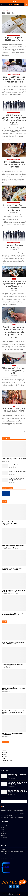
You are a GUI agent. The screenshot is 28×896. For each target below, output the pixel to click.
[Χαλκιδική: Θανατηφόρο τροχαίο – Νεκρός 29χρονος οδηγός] (14, 723)
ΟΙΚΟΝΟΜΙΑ (10, 35)
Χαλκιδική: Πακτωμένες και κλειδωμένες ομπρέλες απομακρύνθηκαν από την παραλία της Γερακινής (13, 688)
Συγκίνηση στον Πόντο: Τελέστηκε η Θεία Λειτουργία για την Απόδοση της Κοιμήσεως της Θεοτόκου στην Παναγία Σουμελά (17, 775)
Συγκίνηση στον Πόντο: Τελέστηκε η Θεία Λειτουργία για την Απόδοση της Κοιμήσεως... (14, 459)
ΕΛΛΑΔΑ (14, 365)
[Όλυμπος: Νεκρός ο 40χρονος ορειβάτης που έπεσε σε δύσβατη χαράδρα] (14, 632)
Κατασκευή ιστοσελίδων (21, 893)
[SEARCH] (24, 432)
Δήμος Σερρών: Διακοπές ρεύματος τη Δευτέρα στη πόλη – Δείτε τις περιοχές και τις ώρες (17, 791)
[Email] (17, 886)
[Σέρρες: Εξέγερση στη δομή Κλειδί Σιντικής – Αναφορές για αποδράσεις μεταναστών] (14, 603)
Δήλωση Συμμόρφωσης (5, 853)
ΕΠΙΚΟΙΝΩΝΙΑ (18, 894)
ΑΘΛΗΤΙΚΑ (4, 747)
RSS (3, 806)
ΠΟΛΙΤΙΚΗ (4, 754)
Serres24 (5, 526)
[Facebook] (10, 886)
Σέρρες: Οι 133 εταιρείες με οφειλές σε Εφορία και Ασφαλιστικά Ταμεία (14, 79)
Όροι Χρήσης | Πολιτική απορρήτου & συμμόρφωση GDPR (13, 851)
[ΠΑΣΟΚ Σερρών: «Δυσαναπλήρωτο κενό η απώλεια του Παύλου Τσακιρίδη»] (5, 480)
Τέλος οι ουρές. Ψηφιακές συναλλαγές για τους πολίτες (14, 370)
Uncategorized (5, 745)
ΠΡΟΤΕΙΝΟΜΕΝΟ (5, 756)
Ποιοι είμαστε (3, 849)
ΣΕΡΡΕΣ (9, 74)
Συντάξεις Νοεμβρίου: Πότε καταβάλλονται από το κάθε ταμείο (14, 164)
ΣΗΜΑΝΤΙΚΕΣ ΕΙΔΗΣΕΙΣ (16, 35)
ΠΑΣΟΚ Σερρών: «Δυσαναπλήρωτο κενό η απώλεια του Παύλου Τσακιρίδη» (16, 479)
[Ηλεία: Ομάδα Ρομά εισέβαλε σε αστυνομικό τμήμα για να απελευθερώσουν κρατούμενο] (14, 701)
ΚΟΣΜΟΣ (4, 750)
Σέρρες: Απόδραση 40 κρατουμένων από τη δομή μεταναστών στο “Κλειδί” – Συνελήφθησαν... (13, 523)
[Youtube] (14, 886)
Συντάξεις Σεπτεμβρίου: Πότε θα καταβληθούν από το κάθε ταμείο (14, 207)
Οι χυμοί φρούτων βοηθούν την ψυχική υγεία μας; (11, 810)
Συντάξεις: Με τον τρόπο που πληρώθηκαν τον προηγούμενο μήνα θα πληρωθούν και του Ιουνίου (14, 332)
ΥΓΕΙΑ (3, 762)
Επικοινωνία (3, 855)
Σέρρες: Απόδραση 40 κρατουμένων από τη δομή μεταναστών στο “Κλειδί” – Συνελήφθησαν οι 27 (17, 783)
